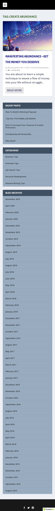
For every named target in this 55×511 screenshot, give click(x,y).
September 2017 (13, 338)
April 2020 (10, 205)
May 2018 (9, 285)
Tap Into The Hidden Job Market (20, 118)
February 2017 (12, 371)
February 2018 (12, 305)
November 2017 (12, 325)
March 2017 (10, 364)
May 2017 (9, 351)
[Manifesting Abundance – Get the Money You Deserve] (27, 36)
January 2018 (11, 311)
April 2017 (10, 358)
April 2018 (10, 292)
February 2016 (12, 451)
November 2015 (12, 470)
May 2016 (9, 431)
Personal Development (39, 67)
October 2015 (11, 477)
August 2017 (11, 345)
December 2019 (12, 225)
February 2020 (12, 212)
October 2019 (11, 239)
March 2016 (10, 444)
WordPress (46, 503)
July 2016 (9, 417)
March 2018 (10, 298)
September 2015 (13, 484)
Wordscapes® (13, 67)
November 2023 (12, 199)
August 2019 (11, 252)
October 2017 (11, 331)
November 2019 (12, 232)
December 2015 (12, 464)
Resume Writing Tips (15, 183)
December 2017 (12, 318)
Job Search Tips (12, 170)
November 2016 (12, 391)
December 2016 (12, 384)
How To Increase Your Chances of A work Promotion (24, 126)
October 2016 (11, 398)
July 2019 (9, 259)
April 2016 (10, 437)
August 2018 (11, 265)
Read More (14, 90)
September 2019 (13, 245)
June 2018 (9, 278)
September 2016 (13, 404)
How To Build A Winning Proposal (20, 112)
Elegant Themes (23, 503)
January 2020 (11, 219)
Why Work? (10, 141)
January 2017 (11, 378)
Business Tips (11, 156)
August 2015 (11, 490)
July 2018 (9, 272)
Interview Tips (12, 163)
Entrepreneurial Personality (18, 134)
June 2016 (9, 424)
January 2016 (11, 457)
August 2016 (11, 411)
